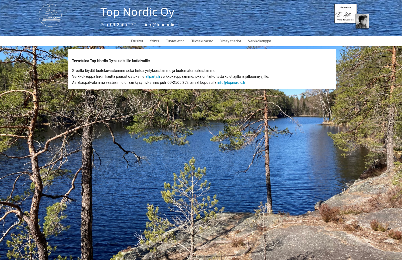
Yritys (154, 41)
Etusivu (137, 41)
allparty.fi (152, 76)
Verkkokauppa (259, 41)
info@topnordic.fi (231, 82)
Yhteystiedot (230, 41)
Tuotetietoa (175, 41)
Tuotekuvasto (202, 41)
